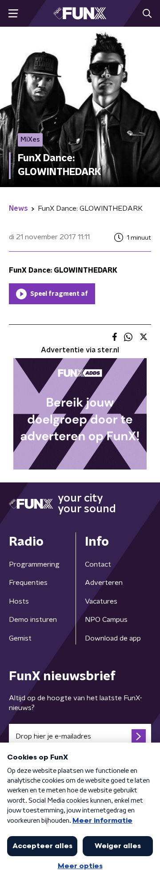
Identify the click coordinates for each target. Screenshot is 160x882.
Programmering (34, 564)
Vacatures (101, 601)
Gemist (20, 638)
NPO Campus (106, 619)
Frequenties (28, 582)
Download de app (113, 638)
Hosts (19, 601)
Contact (98, 564)
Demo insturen (33, 619)
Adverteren (104, 582)
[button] (13, 13)
